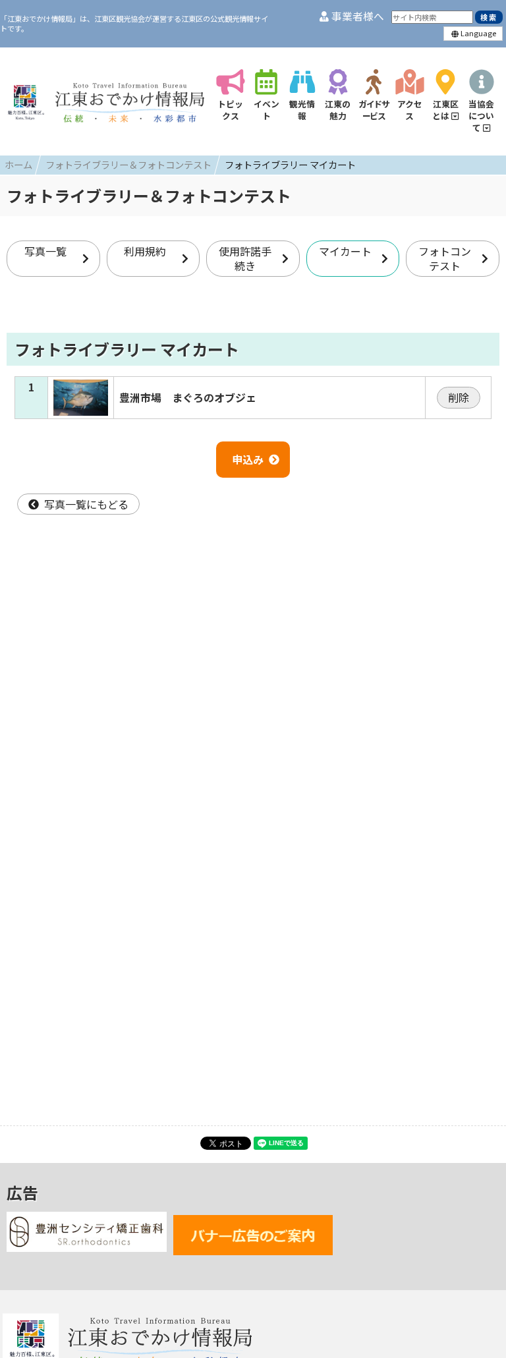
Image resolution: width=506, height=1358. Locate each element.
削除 (458, 397)
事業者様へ (356, 16)
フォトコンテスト (444, 258)
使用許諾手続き (245, 258)
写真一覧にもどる (86, 504)
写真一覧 (45, 251)
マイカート (345, 251)
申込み (248, 459)
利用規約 (145, 251)
